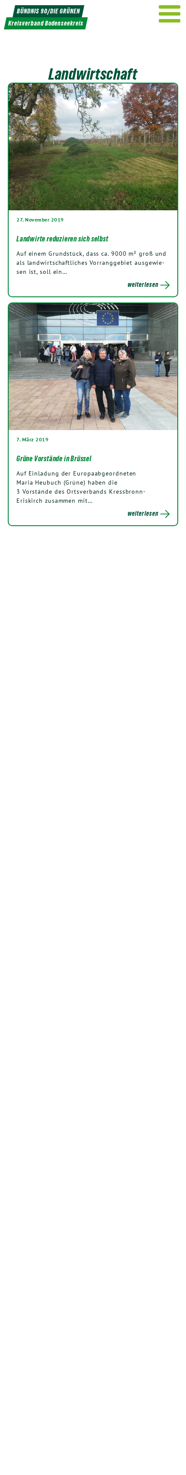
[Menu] (170, 14)
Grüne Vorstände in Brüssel (54, 458)
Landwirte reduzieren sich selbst (62, 239)
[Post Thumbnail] (93, 147)
